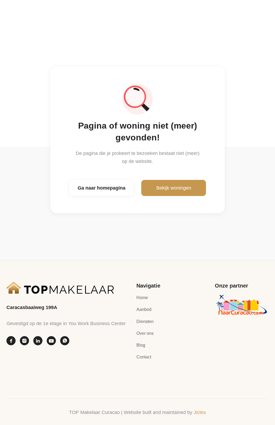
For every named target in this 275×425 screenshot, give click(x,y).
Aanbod (143, 309)
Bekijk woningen (173, 188)
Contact (143, 357)
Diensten (145, 321)
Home (142, 297)
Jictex (200, 412)
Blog (140, 345)
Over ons (145, 333)
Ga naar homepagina (101, 188)
